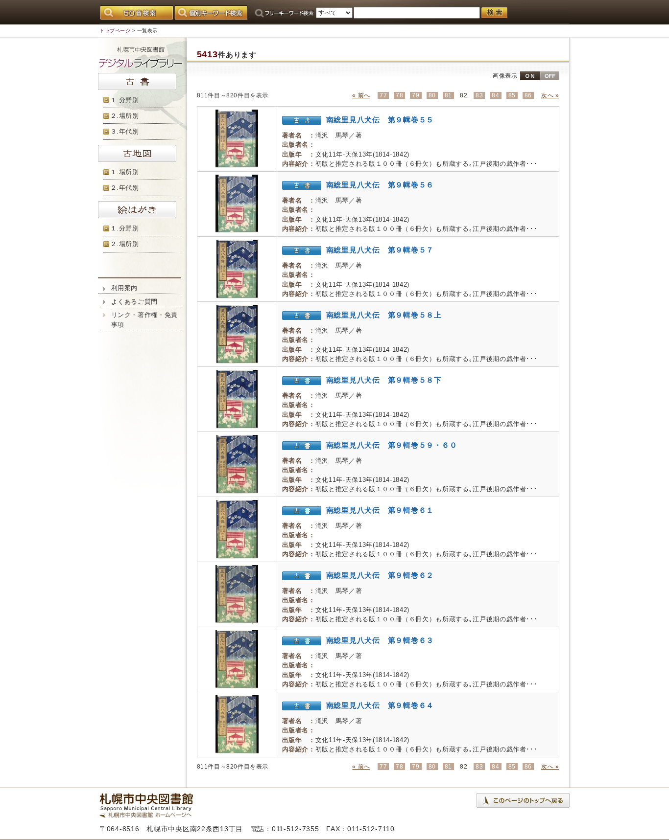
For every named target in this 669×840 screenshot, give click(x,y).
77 (383, 95)
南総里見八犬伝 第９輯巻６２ (380, 575)
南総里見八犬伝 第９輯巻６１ (380, 510)
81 (448, 95)
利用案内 (124, 288)
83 (479, 95)
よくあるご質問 (134, 301)
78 (399, 95)
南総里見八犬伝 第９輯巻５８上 (384, 315)
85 (512, 95)
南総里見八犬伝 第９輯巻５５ (380, 119)
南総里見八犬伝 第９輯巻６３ (380, 640)
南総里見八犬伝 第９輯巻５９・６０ (391, 445)
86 (528, 95)
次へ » (550, 95)
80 (432, 95)
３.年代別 (124, 131)
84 (495, 95)
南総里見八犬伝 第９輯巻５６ (380, 185)
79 (415, 95)
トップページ (114, 30)
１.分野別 (124, 100)
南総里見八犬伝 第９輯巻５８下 (384, 380)
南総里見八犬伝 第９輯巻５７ (380, 250)
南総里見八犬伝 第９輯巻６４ (380, 705)
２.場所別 (124, 115)
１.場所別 (124, 172)
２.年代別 (124, 187)
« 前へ (361, 95)
